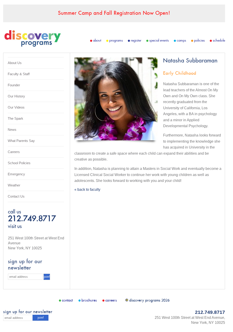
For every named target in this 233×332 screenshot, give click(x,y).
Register (136, 40)
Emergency (16, 174)
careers (111, 300)
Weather (14, 185)
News (12, 129)
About (97, 40)
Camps (181, 40)
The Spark (15, 118)
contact (67, 300)
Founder (14, 85)
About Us (15, 63)
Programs (116, 40)
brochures (89, 300)
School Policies (19, 163)
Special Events (159, 40)
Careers (14, 152)
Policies (199, 40)
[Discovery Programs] (32, 45)
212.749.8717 (32, 219)
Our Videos (16, 107)
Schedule (219, 40)
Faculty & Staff (19, 74)
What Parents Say (21, 141)
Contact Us (16, 196)
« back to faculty (87, 189)
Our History (16, 96)
